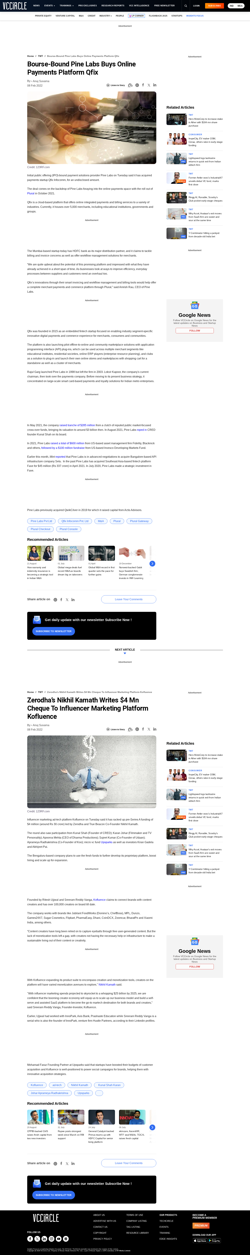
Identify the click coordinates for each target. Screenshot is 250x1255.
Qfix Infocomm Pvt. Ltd (75, 521)
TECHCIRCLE (166, 1221)
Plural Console (69, 529)
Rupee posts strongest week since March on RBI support (71, 1135)
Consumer (195, 134)
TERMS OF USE (134, 1215)
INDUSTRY (104, 16)
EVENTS (164, 1227)
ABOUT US (99, 1215)
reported (60, 456)
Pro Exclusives (87, 5)
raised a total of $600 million (67, 443)
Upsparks (106, 842)
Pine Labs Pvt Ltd (41, 521)
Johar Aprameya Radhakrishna (49, 1093)
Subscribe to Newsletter (54, 631)
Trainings (65, 5)
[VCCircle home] (15, 6)
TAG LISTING (133, 1227)
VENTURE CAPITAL (65, 16)
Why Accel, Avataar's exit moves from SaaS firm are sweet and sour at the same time (205, 217)
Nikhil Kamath (107, 984)
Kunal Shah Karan (109, 1085)
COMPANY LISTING (136, 1221)
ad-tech (57, 1085)
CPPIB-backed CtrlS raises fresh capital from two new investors (39, 1135)
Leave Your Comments (129, 599)
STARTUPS (176, 16)
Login (196, 6)
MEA (240, 6)
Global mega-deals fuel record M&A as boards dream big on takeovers (70, 571)
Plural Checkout (40, 529)
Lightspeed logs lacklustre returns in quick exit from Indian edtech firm (205, 161)
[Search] (186, 6)
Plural (30, 193)
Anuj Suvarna (41, 81)
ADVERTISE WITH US (104, 1221)
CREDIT (91, 16)
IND (232, 6)
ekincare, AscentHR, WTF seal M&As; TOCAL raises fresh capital (132, 1135)
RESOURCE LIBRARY (137, 1233)
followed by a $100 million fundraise (63, 447)
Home (30, 56)
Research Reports (113, 5)
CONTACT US (100, 1227)
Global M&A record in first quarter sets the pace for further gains (101, 571)
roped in (142, 429)
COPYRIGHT (99, 1233)
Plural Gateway (139, 521)
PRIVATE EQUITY (43, 16)
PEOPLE (120, 16)
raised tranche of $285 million (77, 425)
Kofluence (99, 899)
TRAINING (165, 1233)
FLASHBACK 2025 (158, 16)
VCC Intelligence (139, 5)
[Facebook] (143, 85)
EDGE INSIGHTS (168, 1239)
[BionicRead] (130, 85)
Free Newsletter (164, 5)
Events (48, 5)
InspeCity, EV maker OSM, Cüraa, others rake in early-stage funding (206, 142)
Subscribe (214, 6)
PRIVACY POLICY (102, 1239)
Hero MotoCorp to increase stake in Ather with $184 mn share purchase (206, 122)
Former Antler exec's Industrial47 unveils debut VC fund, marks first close (206, 181)
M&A (81, 16)
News (36, 5)
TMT (40, 56)
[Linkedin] (154, 85)
